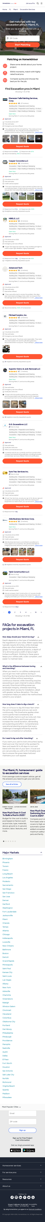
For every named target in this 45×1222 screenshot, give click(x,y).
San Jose (6, 896)
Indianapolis (8, 938)
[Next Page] (41, 612)
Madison (6, 1094)
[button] (6, 138)
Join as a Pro (30, 3)
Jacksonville (8, 915)
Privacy (10, 1205)
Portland (6, 1025)
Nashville (6, 1048)
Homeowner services (12, 1166)
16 (36, 612)
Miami (5, 919)
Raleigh (6, 1003)
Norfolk (6, 1078)
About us (6, 1186)
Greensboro (8, 999)
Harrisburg (7, 1029)
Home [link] (5, 9)
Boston (6, 953)
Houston (6, 1067)
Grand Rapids (8, 961)
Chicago (6, 934)
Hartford (6, 904)
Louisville (6, 942)
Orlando (6, 923)
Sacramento (8, 885)
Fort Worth (7, 1063)
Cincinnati (7, 1010)
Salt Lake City (8, 1075)
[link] (22, 107)
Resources (7, 1179)
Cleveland (7, 1014)
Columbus (7, 1018)
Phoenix (6, 862)
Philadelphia (8, 1033)
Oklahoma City (9, 1022)
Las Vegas (7, 980)
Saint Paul (7, 968)
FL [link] (10, 9)
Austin (5, 1052)
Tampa (5, 927)
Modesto (6, 881)
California (17, 1205)
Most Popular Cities (10, 1107)
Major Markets (11, 852)
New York (7, 987)
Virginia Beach (9, 1086)
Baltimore (7, 950)
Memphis (6, 1044)
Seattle (6, 1090)
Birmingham (8, 859)
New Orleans (8, 946)
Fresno (5, 870)
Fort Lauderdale (9, 912)
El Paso (6, 1059)
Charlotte (7, 995)
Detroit (6, 957)
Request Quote (22, 146)
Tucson (5, 866)
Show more (38, 132)
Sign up (22, 1130)
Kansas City (7, 972)
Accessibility (33, 1205)
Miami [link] (15, 9)
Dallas (5, 1056)
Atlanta (6, 931)
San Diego (7, 889)
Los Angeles (8, 878)
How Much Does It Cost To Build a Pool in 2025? (14, 813)
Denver (6, 900)
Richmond (7, 1082)
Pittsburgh (7, 1037)
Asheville (6, 991)
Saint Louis (7, 976)
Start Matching (22, 44)
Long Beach (8, 874)
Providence (7, 1040)
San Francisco (8, 893)
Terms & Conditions (35, 1209)
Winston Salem (9, 1006)
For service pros (9, 1172)
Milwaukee (7, 1097)
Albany (5, 984)
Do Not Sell (24, 1205)
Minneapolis (8, 965)
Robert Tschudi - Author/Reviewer (14, 807)
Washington (8, 908)
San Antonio (8, 1071)
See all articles (12, 784)
